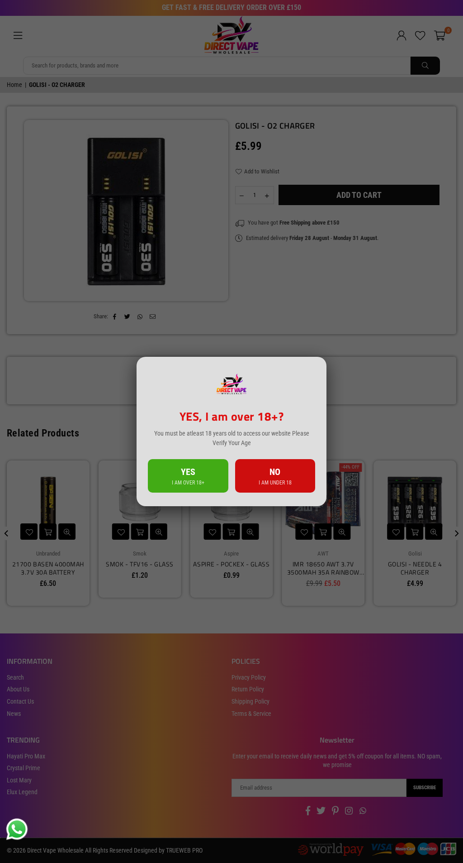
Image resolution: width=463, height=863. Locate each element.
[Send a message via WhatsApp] (17, 829)
